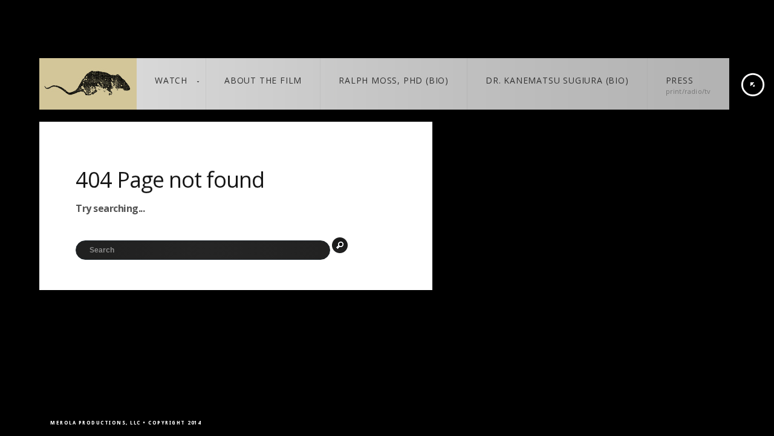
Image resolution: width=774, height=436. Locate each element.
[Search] (340, 245)
